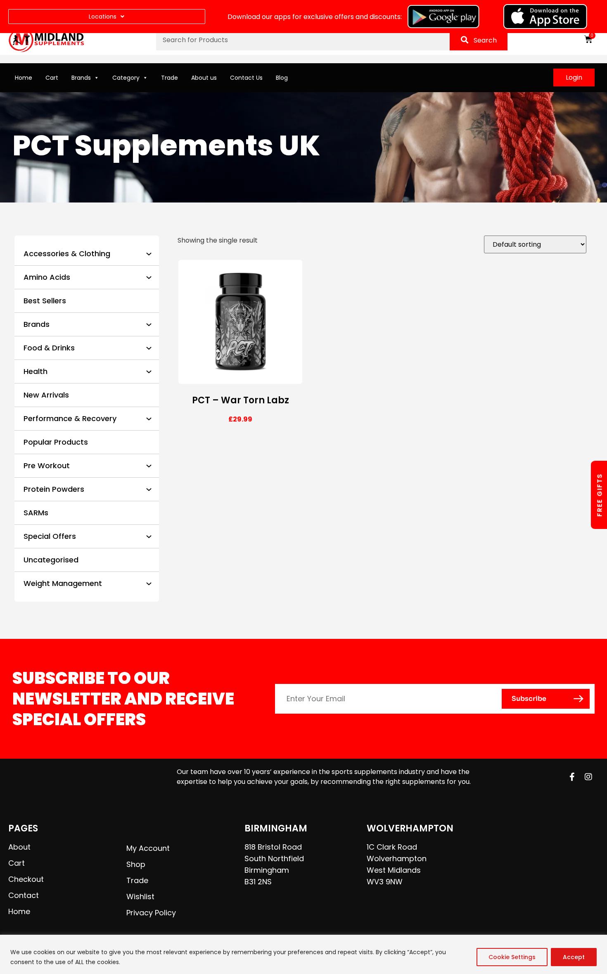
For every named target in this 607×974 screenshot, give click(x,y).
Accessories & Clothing (67, 253)
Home (23, 78)
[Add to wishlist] (293, 377)
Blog (282, 78)
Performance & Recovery (70, 418)
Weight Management (63, 583)
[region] (303, 954)
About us (204, 78)
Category (126, 78)
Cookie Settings (512, 957)
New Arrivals (46, 395)
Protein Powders (54, 489)
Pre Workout (47, 465)
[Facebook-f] (572, 777)
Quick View (275, 377)
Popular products (56, 442)
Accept (574, 957)
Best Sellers (45, 300)
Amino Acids (47, 277)
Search (485, 40)
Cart (51, 78)
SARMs (36, 512)
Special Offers (50, 536)
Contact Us (246, 78)
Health (35, 371)
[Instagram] (588, 777)
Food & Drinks (49, 348)
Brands (81, 78)
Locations (102, 16)
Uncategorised (51, 560)
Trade (169, 78)
